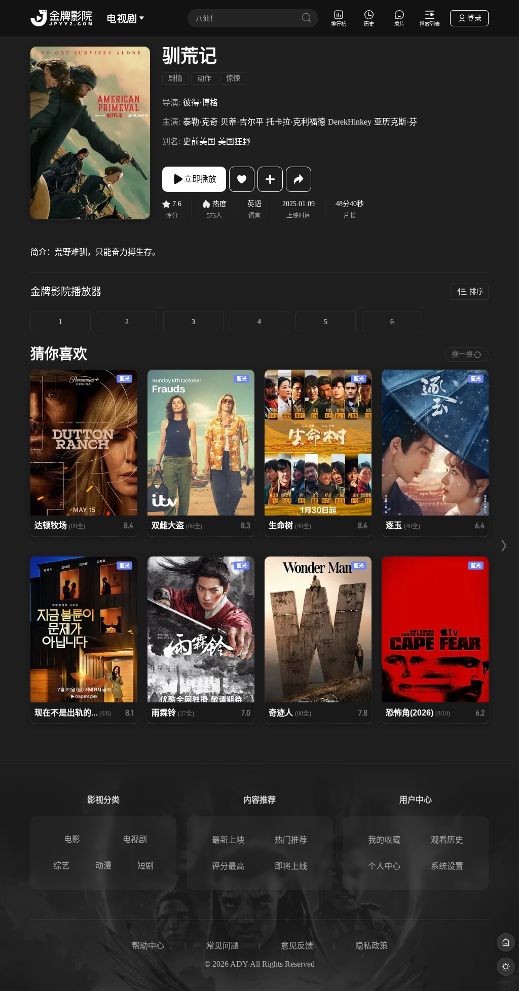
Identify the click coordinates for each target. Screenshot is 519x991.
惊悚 (233, 78)
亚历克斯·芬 (395, 121)
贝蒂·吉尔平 (242, 121)
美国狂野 (234, 141)
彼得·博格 (200, 102)
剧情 (175, 78)
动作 (204, 78)
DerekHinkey (350, 121)
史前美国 (199, 141)
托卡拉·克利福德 (295, 121)
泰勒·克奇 (200, 121)
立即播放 (200, 179)
